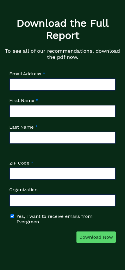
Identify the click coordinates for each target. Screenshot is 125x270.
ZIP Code (19, 163)
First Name (21, 100)
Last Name (21, 127)
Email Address (25, 73)
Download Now (96, 237)
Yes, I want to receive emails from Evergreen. (54, 219)
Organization (23, 189)
